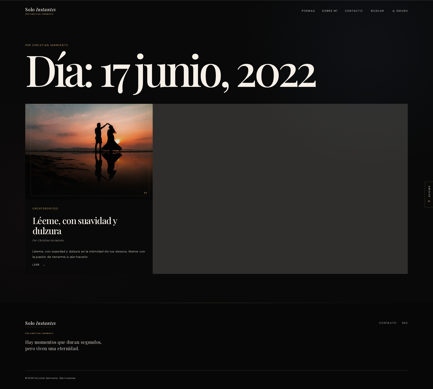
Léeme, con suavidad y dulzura (74, 225)
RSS (405, 323)
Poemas (308, 11)
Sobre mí (329, 11)
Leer (39, 264)
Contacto (353, 11)
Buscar (377, 11)
